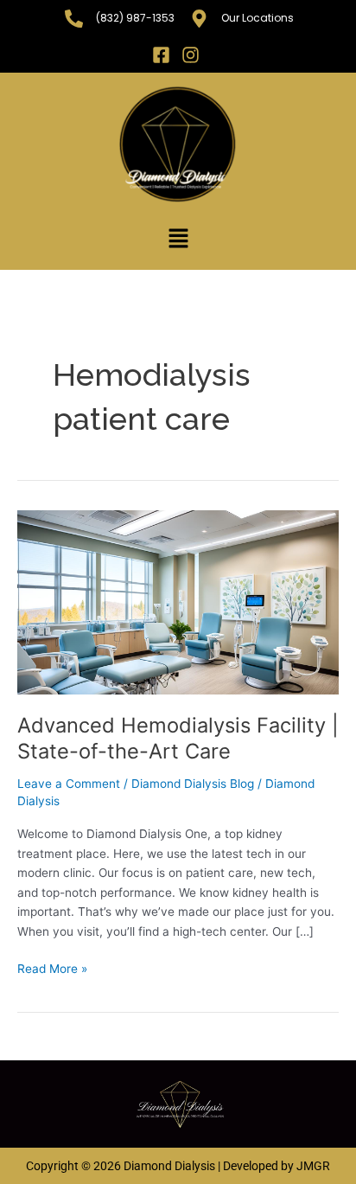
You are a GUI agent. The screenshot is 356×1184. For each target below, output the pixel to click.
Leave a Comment (68, 783)
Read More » (52, 967)
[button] (178, 239)
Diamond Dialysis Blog (192, 783)
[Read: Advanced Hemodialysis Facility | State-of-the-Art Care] (178, 602)
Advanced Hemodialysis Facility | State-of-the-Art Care (178, 739)
